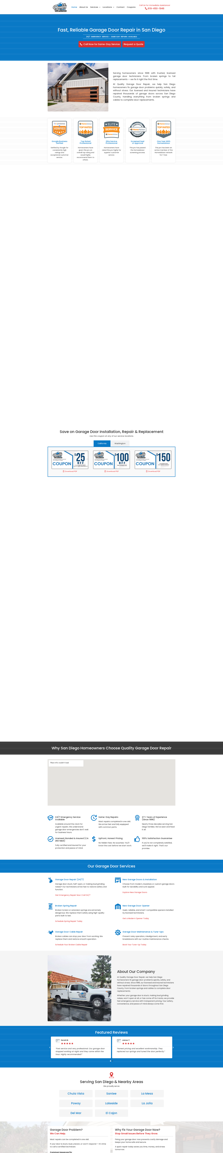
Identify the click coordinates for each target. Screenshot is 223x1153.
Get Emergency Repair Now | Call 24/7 (72, 895)
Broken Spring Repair (66, 905)
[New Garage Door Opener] (118, 906)
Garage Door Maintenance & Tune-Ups (143, 931)
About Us (83, 7)
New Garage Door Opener (136, 905)
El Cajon (111, 1113)
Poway (76, 1103)
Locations (107, 7)
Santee (111, 1093)
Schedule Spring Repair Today (68, 921)
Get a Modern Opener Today (136, 918)
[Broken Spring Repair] (50, 906)
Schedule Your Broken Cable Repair (71, 944)
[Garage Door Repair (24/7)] (50, 880)
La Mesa (147, 1093)
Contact (120, 7)
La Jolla (147, 1103)
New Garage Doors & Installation (140, 879)
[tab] (102, 443)
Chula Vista (76, 1093)
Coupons (131, 7)
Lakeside (111, 1103)
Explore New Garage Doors (135, 892)
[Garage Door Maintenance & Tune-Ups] (118, 932)
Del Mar (76, 1113)
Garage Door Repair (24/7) (69, 879)
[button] (50, 1047)
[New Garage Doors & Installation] (118, 880)
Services (94, 7)
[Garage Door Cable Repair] (50, 932)
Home (74, 7)
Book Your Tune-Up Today (134, 944)
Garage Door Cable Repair (69, 931)
